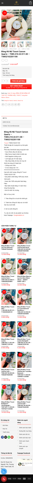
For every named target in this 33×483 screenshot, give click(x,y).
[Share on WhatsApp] (2, 104)
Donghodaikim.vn (19, 215)
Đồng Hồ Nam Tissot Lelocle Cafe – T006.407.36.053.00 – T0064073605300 (8, 372)
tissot (15, 100)
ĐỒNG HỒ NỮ (13, 49)
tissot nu (20, 100)
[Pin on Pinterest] (15, 104)
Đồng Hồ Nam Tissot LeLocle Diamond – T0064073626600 (7, 247)
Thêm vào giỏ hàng (18, 81)
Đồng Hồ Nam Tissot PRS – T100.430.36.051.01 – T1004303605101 (8, 309)
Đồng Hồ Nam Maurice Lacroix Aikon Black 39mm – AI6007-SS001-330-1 (24, 279)
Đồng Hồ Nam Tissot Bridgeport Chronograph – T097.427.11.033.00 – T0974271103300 (8, 405)
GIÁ (19, 49)
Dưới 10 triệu (26, 49)
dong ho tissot (8, 100)
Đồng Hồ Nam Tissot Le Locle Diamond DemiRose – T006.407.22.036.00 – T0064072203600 (24, 310)
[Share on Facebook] (6, 104)
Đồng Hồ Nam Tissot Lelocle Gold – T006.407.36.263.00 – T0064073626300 (24, 404)
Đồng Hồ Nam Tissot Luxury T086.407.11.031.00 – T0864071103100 (8, 341)
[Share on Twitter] (9, 104)
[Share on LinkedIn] (18, 104)
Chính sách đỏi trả (24, 434)
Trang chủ (4, 49)
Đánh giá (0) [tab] (6, 122)
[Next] (28, 25)
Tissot (6, 143)
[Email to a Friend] (12, 104)
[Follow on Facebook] (2, 437)
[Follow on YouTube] (12, 437)
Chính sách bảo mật (25, 437)
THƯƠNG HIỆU (11, 95)
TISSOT (18, 95)
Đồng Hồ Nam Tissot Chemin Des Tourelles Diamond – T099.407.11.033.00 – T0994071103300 (24, 373)
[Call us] (8, 437)
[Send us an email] (5, 437)
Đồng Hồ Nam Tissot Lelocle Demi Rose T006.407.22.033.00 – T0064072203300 (24, 248)
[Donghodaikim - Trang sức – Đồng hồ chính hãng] (16, 3)
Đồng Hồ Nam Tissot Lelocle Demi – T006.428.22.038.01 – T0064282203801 (8, 279)
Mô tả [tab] (5, 118)
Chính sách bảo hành (25, 427)
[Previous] (4, 25)
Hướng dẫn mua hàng (25, 431)
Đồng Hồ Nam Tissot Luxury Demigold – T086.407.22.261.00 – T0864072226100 (24, 341)
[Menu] (2, 3)
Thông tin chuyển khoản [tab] (11, 126)
